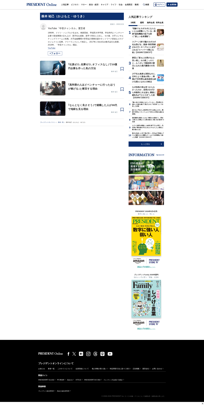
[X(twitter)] (74, 354)
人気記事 (65, 5)
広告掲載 (136, 369)
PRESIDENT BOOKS (92, 380)
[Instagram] (88, 354)
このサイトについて (65, 369)
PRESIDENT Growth (46, 380)
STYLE (78, 380)
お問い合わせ (157, 369)
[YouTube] (110, 353)
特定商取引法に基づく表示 (120, 369)
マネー (84, 5)
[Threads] (95, 354)
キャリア (104, 5)
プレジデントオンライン (48, 122)
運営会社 (145, 369)
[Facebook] (68, 354)
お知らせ (41, 369)
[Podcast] (102, 354)
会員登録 (173, 4)
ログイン (160, 4)
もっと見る (145, 144)
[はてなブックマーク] (81, 354)
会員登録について (82, 369)
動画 (137, 5)
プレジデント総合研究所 (46, 391)
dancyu (69, 380)
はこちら (146, 267)
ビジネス (75, 5)
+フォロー (55, 53)
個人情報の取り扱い (99, 369)
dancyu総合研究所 (63, 391)
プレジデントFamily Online (113, 380)
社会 (121, 5)
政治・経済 (93, 5)
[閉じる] (202, 403)
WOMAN (60, 380)
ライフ (113, 5)
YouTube (51, 48)
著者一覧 (61, 122)
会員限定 (128, 5)
